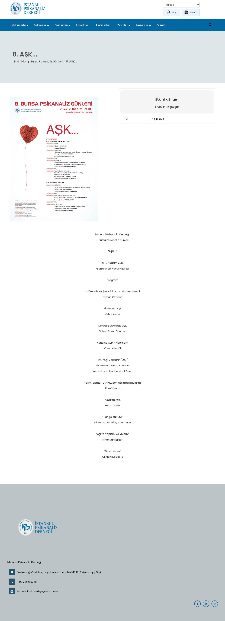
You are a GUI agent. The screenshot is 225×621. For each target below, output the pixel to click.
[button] (18, 25)
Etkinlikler (20, 62)
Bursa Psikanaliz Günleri (46, 62)
